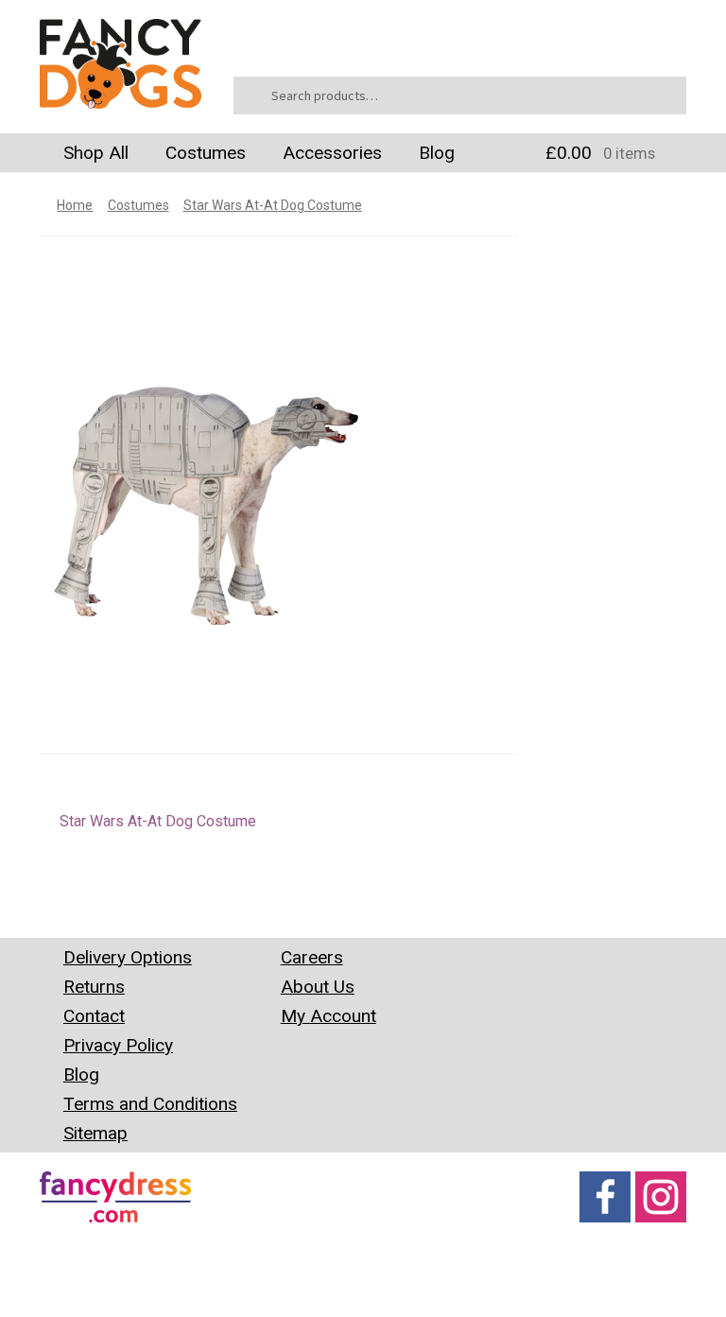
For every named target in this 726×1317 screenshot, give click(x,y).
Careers (312, 957)
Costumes (205, 153)
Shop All (96, 153)
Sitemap (95, 1133)
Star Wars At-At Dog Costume (272, 205)
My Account (328, 1016)
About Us (317, 986)
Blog (437, 153)
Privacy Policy (118, 1045)
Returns (94, 986)
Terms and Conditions (150, 1104)
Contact (94, 1016)
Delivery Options (127, 957)
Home (75, 205)
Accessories (332, 153)
